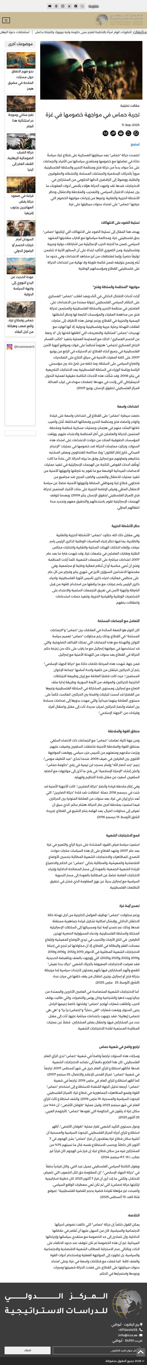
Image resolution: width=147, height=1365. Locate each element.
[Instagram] (63, 6)
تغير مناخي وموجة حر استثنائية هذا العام (20, 120)
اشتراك (27, 1350)
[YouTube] (50, 6)
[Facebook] (76, 6)
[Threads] (56, 6)
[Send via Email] (105, 133)
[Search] (82, 6)
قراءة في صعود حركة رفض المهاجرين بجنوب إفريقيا (21, 204)
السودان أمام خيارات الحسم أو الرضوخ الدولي (22, 245)
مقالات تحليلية (130, 105)
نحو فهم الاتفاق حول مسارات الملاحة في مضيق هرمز (20, 80)
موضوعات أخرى (20, 44)
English (93, 6)
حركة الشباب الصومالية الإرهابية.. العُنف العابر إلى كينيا (20, 161)
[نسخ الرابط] (113, 133)
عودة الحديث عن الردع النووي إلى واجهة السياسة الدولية (22, 285)
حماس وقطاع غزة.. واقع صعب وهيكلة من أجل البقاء (20, 326)
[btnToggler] (6, 20)
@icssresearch (24, 346)
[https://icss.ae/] (73, 1303)
